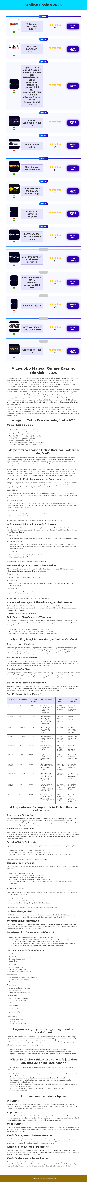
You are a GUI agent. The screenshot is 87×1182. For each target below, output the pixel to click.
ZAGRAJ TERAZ (73, 26)
